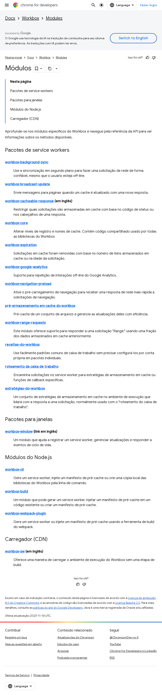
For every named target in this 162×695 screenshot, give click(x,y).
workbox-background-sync (26, 162)
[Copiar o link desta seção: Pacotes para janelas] (57, 419)
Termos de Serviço (17, 675)
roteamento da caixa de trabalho (31, 366)
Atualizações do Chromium (75, 637)
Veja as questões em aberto (23, 644)
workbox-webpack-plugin (25, 513)
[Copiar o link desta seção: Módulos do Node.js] (56, 457)
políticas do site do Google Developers (57, 608)
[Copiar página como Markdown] (50, 68)
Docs (10, 18)
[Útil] (147, 57)
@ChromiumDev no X (124, 637)
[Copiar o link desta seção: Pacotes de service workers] (73, 150)
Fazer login (148, 5)
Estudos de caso (68, 644)
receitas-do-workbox (22, 345)
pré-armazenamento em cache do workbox (40, 306)
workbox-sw (15, 551)
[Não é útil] (154, 57)
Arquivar (63, 651)
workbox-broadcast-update (27, 184)
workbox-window (19, 431)
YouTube (115, 644)
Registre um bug (16, 637)
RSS (112, 658)
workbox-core (16, 223)
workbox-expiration (21, 245)
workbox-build (16, 491)
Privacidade (41, 675)
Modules (54, 18)
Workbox (30, 18)
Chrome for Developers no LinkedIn (133, 651)
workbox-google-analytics (26, 267)
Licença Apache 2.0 (127, 603)
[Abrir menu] (7, 5)
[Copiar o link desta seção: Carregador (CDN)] (52, 539)
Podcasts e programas (72, 658)
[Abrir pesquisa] (93, 5)
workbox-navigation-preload (28, 284)
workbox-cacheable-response (29, 201)
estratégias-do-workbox (25, 388)
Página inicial (13, 57)
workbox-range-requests (25, 323)
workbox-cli (14, 469)
